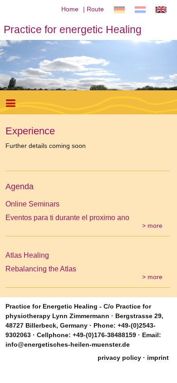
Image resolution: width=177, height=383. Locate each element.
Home (70, 9)
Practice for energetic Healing (73, 29)
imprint (158, 357)
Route (95, 9)
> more (152, 225)
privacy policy (119, 357)
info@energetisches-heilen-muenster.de (67, 344)
